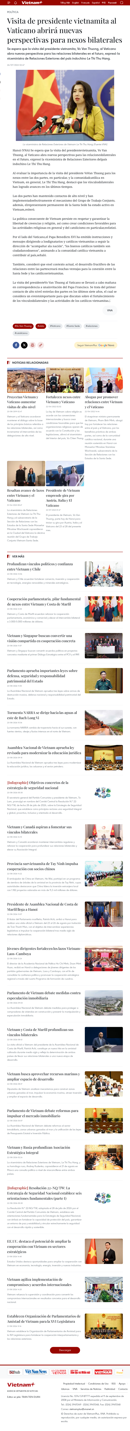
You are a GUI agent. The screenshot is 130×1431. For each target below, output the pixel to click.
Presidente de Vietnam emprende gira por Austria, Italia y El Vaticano (63, 497)
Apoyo (122, 1383)
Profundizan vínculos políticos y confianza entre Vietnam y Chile (40, 566)
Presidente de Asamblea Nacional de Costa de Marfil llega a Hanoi (42, 907)
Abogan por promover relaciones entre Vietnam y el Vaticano (104, 402)
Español (96, 2)
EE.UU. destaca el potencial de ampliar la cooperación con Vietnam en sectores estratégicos (39, 1246)
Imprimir (32, 345)
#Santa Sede (73, 325)
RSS (114, 1383)
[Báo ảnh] (87, 1372)
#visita (41, 325)
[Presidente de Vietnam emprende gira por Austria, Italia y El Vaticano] (65, 473)
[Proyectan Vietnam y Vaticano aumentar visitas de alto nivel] (26, 380)
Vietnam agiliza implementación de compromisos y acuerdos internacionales (39, 1282)
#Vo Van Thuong (23, 325)
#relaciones (92, 325)
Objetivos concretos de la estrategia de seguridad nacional (37, 785)
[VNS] (20, 1372)
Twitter (24, 345)
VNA (75, 1388)
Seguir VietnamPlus (87, 345)
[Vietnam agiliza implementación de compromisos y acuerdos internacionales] (104, 1289)
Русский (112, 3)
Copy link (40, 345)
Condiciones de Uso (98, 1383)
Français (85, 2)
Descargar (65, 1350)
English (75, 2)
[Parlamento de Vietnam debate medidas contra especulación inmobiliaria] (104, 1003)
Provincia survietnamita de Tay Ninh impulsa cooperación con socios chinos (42, 866)
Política (12, 12)
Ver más (18, 556)
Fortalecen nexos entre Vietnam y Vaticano (63, 399)
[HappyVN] (109, 1372)
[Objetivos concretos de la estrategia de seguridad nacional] (104, 792)
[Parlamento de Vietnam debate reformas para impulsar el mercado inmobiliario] (104, 1120)
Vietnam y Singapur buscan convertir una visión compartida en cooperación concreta (41, 638)
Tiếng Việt (65, 2)
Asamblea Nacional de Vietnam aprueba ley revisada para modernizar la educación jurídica (44, 750)
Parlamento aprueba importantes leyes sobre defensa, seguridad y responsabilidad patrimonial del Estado (42, 675)
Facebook (16, 345)
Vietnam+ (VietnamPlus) (32, 2)
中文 (104, 3)
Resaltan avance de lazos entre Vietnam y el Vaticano (25, 495)
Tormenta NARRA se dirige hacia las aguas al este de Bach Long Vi (42, 715)
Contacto (123, 1388)
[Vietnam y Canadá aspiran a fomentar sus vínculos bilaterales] (104, 837)
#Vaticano (55, 325)
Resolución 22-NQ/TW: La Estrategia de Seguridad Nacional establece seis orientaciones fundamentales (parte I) (44, 1193)
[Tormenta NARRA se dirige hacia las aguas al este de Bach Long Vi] (104, 722)
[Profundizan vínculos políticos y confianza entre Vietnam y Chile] (104, 574)
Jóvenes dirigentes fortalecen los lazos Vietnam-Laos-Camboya (44, 951)
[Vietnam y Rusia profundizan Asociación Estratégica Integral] (104, 1157)
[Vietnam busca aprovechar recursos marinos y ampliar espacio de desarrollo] (104, 1084)
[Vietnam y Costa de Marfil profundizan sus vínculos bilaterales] (104, 1039)
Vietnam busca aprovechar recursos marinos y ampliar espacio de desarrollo (43, 1076)
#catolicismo (21, 333)
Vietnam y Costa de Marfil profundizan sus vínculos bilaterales (40, 1032)
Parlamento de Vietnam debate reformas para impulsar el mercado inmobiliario (42, 1113)
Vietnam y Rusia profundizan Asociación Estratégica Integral (38, 1150)
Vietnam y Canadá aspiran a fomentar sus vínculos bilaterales (39, 829)
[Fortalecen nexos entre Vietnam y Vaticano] (65, 380)
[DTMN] (64, 1372)
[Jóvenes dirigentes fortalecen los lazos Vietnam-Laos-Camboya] (104, 958)
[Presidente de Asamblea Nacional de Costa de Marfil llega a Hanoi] (104, 914)
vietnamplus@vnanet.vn (81, 1409)
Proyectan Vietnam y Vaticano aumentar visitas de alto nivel (22, 402)
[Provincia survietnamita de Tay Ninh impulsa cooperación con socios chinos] (104, 873)
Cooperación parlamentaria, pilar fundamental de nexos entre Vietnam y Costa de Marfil (44, 601)
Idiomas (65, 1388)
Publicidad (109, 1388)
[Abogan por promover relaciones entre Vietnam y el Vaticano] (104, 380)
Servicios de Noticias (91, 1388)
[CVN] (43, 1372)
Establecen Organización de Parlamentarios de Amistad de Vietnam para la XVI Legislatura (44, 1319)
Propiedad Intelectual (74, 1383)
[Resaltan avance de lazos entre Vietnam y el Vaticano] (26, 473)
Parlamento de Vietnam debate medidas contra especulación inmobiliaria (44, 995)
